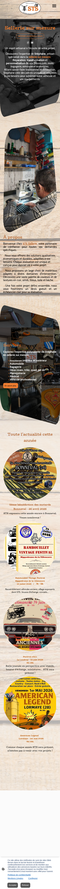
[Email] (32, 42)
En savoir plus (11, 385)
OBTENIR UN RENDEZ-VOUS (30, 36)
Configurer (33, 878)
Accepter (12, 885)
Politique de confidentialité (19, 875)
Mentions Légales (15, 878)
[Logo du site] (30, 8)
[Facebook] (28, 42)
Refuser (25, 885)
